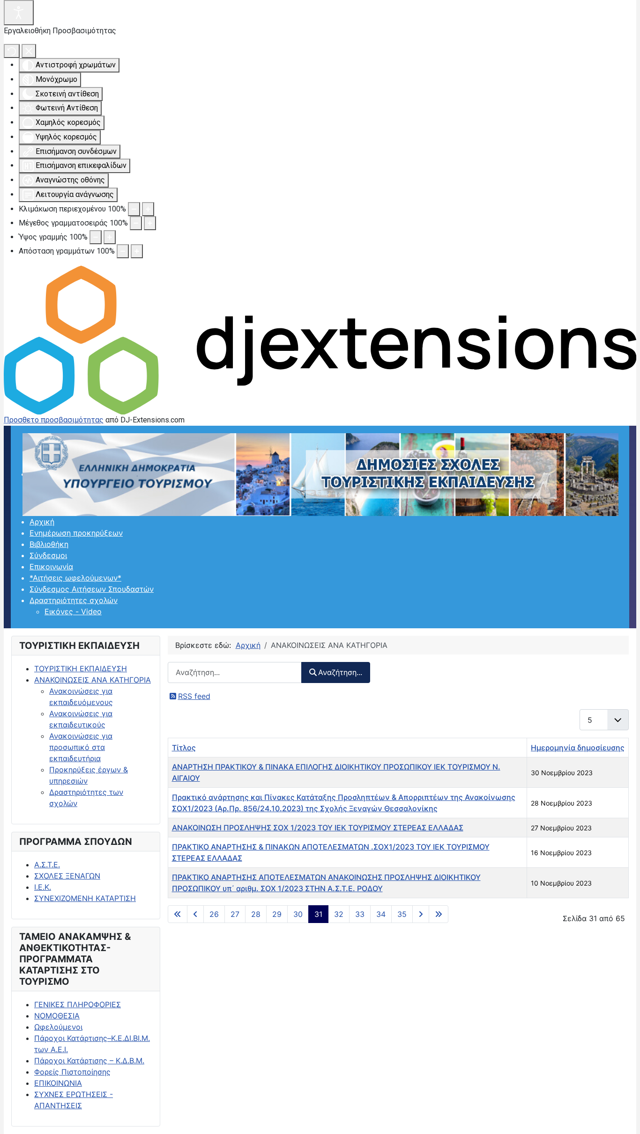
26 (214, 914)
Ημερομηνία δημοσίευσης (578, 747)
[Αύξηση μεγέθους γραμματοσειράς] (150, 223)
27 (235, 914)
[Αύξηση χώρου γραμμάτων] (137, 251)
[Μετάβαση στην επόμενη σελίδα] (420, 914)
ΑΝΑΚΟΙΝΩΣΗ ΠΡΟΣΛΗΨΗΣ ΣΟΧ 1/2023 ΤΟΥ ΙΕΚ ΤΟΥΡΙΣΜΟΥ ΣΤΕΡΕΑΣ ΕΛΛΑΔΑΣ (317, 827)
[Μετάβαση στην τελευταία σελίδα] (438, 914)
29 (277, 914)
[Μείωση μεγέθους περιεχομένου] (134, 209)
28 (255, 914)
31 (318, 914)
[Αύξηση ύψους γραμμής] (110, 237)
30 (298, 914)
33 (360, 914)
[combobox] (235, 672)
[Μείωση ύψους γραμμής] (95, 237)
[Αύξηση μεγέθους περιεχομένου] (148, 209)
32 (338, 914)
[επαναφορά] (12, 51)
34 (381, 914)
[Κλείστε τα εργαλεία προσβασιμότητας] (29, 51)
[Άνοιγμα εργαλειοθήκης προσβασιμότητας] (19, 12)
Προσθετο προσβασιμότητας (54, 419)
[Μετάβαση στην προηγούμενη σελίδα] (195, 914)
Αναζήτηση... (340, 672)
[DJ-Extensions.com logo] (320, 339)
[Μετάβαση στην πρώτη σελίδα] (177, 914)
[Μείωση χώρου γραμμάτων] (123, 251)
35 (402, 914)
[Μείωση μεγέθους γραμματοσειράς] (136, 223)
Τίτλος (184, 747)
